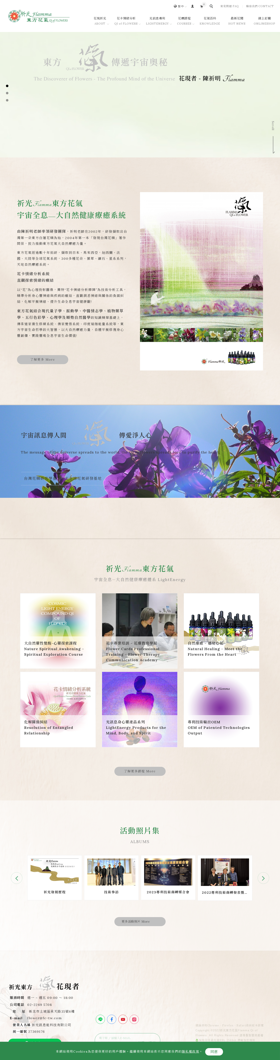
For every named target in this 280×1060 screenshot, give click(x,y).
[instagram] (135, 1019)
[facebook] (112, 1019)
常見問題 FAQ (229, 6)
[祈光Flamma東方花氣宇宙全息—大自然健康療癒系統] (201, 281)
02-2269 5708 (39, 1005)
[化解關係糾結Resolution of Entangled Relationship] (58, 709)
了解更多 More (42, 359)
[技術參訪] (55, 872)
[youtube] (123, 1019)
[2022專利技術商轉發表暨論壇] (168, 872)
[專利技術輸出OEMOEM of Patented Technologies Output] (221, 709)
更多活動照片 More (136, 921)
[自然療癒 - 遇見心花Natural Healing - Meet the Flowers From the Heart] (221, 631)
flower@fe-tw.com (44, 1018)
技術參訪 (54, 892)
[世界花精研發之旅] (225, 872)
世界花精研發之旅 (225, 892)
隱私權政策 (190, 1051)
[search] (211, 6)
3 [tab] (7, 100)
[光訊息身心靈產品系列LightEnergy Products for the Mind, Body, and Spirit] (139, 709)
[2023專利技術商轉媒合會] (111, 872)
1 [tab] (7, 86)
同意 (214, 1051)
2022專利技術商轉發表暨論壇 (168, 892)
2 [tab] (7, 93)
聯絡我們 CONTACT (260, 6)
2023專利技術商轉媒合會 (111, 892)
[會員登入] (192, 6)
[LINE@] (101, 1019)
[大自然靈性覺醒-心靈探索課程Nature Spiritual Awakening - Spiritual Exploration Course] (58, 631)
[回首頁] (39, 16)
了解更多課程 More (140, 771)
